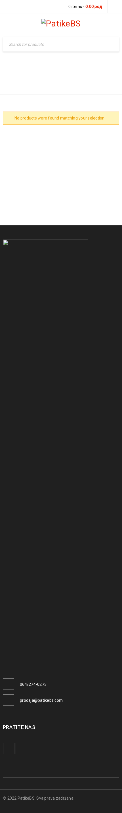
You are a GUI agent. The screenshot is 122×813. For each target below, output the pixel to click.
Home (84, 70)
